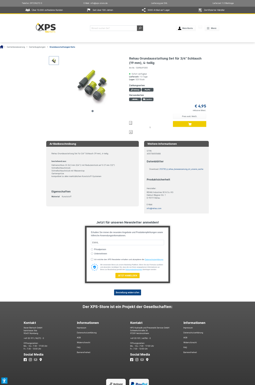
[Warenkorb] (200, 27)
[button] (4, 381)
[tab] (48, 323)
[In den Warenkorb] (190, 124)
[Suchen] (140, 28)
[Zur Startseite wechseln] (46, 28)
